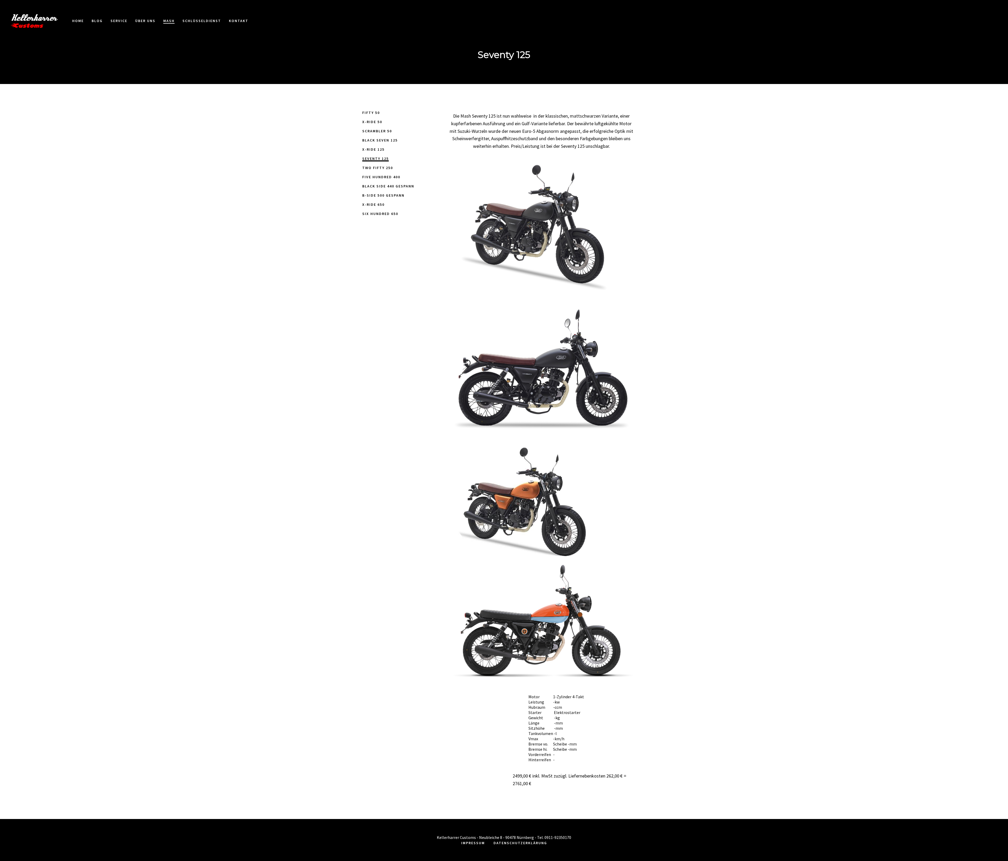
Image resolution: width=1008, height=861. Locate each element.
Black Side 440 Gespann (388, 186)
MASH (513, 262)
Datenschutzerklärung (520, 843)
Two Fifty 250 (377, 167)
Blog (431, 262)
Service (455, 262)
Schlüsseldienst (551, 262)
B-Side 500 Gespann (383, 195)
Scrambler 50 (377, 131)
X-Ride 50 (372, 121)
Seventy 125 (375, 158)
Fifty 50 (371, 112)
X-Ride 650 (373, 204)
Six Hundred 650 (380, 213)
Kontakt (593, 262)
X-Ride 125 (373, 149)
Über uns (486, 262)
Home (410, 262)
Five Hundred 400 (381, 177)
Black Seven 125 (380, 140)
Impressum (473, 843)
